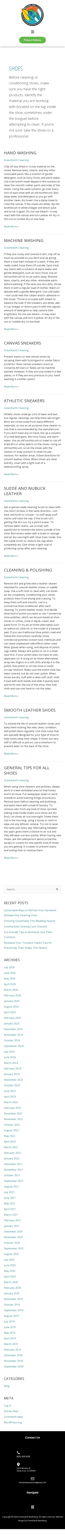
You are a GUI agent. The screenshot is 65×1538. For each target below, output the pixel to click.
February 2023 (12, 1108)
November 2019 (13, 1299)
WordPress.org (13, 1422)
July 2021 (9, 1192)
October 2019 (12, 1304)
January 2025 (11, 1023)
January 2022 (11, 1158)
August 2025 (11, 1006)
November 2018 (13, 1361)
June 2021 (10, 1198)
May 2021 (9, 1203)
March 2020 (11, 1282)
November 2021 (13, 1169)
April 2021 (10, 1209)
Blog (6, 1386)
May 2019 (9, 1332)
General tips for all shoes (26, 770)
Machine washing (23, 240)
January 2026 (11, 1001)
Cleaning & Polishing (28, 570)
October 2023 (12, 1085)
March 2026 (11, 989)
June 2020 (10, 1265)
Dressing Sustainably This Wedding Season (29, 921)
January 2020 (11, 1293)
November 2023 (13, 1079)
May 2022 (9, 1136)
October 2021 (12, 1175)
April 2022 (10, 1141)
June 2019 (10, 1327)
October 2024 (12, 1040)
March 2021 (11, 1214)
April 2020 (10, 1276)
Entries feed (11, 1411)
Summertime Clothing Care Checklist (25, 926)
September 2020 (13, 1248)
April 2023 (10, 1096)
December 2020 (13, 1231)
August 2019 (11, 1316)
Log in (7, 1405)
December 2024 (13, 1029)
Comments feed (13, 1417)
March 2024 (11, 1063)
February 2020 (12, 1288)
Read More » (11, 226)
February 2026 (12, 995)
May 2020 (9, 1271)
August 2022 (11, 1130)
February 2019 (12, 1349)
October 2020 (12, 1243)
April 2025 (10, 1012)
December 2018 (13, 1355)
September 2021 (13, 1181)
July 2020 (9, 1259)
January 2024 (11, 1074)
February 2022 (12, 1153)
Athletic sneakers (24, 400)
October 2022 (12, 1124)
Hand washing (20, 153)
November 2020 (13, 1237)
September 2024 (13, 1046)
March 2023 (11, 1102)
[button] (32, 32)
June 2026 (10, 973)
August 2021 (11, 1186)
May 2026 (9, 978)
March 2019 (11, 1344)
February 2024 (12, 1068)
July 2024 (9, 1051)
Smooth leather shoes (30, 710)
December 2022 (13, 1113)
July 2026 (9, 967)
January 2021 (11, 1226)
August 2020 (11, 1254)
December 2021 (13, 1164)
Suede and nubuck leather (24, 490)
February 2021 (12, 1220)
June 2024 (10, 1057)
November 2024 (13, 1034)
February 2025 (12, 1018)
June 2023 (10, 1091)
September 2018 (13, 1366)
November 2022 (13, 1119)
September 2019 (13, 1310)
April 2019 (10, 1338)
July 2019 (9, 1321)
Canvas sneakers (22, 343)
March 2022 (11, 1147)
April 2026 (10, 984)
